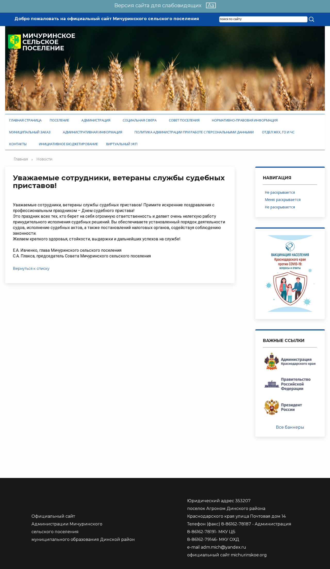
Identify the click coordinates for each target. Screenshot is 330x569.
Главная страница (25, 120)
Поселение (60, 120)
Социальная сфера (140, 120)
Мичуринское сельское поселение (48, 42)
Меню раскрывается (284, 199)
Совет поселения (185, 120)
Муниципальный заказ (30, 132)
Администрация (96, 120)
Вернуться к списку (31, 268)
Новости (44, 159)
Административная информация (93, 132)
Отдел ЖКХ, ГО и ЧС (279, 132)
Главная (21, 159)
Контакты (18, 144)
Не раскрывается (280, 192)
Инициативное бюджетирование (68, 144)
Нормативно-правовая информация (245, 120)
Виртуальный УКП (121, 144)
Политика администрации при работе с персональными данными (194, 132)
